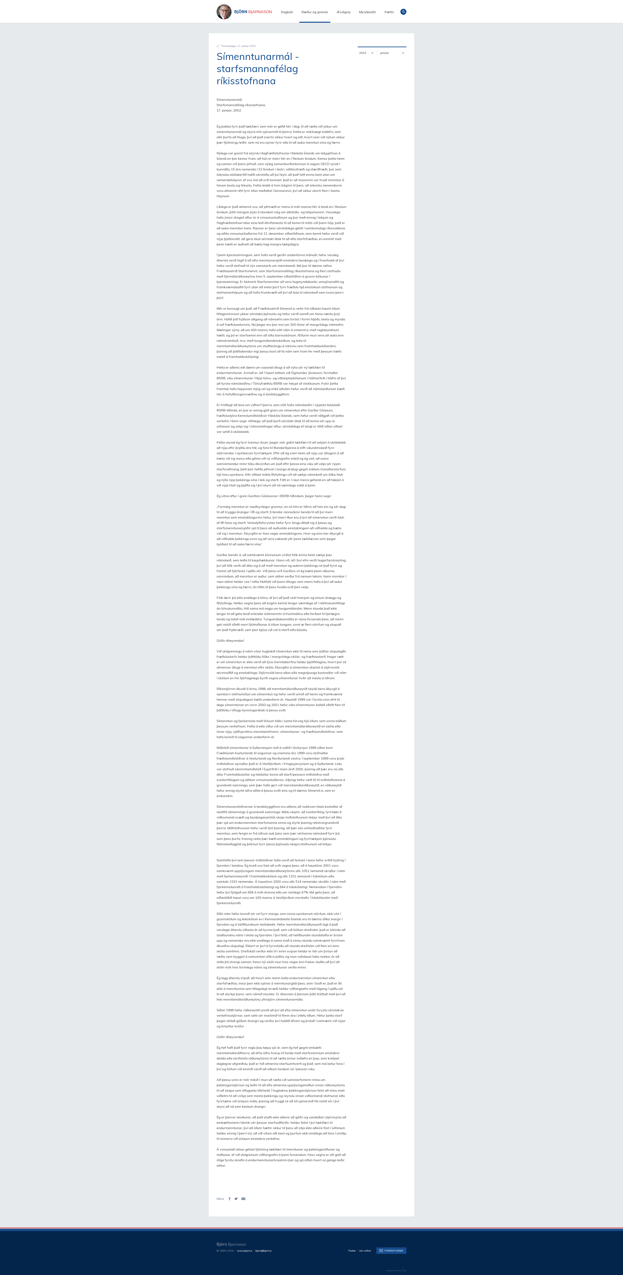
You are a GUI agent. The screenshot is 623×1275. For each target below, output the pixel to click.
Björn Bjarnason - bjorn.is (249, 11)
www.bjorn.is (244, 1250)
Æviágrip (344, 12)
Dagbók (287, 12)
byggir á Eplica (396, 1270)
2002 (362, 53)
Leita (403, 12)
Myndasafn (367, 12)
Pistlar (352, 1250)
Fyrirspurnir (394, 1250)
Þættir (389, 12)
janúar (384, 53)
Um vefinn (365, 1250)
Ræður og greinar (314, 12)
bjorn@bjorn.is (264, 1250)
